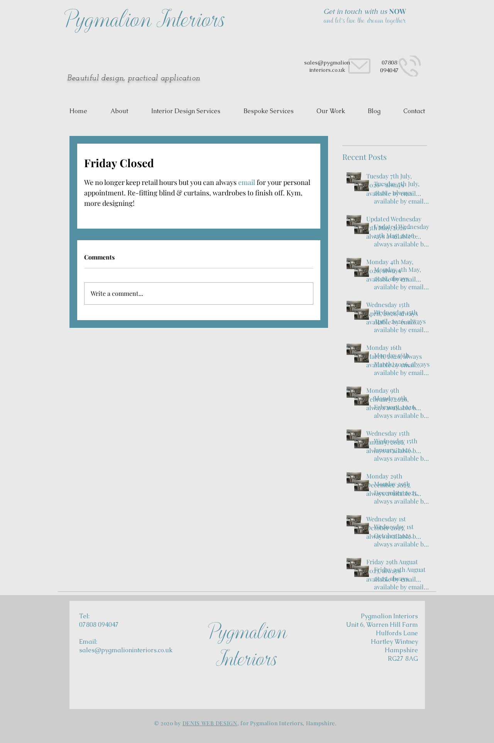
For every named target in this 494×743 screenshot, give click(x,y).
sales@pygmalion (327, 62)
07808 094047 (389, 66)
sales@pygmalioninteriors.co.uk (126, 650)
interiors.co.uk (327, 69)
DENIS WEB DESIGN (210, 723)
